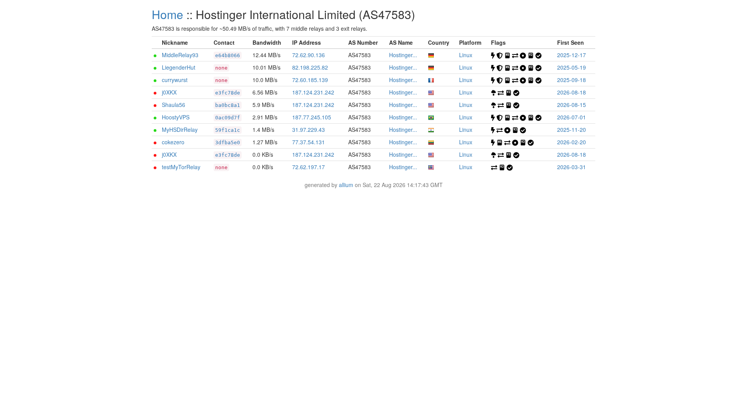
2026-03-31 (571, 167)
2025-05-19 (571, 67)
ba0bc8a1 (227, 105)
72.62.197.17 (308, 167)
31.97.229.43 (308, 129)
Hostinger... (403, 55)
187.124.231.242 (313, 92)
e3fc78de (227, 93)
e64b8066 (227, 55)
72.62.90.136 (308, 55)
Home (167, 14)
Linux (465, 55)
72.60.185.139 (310, 80)
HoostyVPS (175, 117)
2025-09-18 (571, 80)
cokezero (173, 142)
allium (346, 185)
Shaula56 (173, 104)
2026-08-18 (571, 92)
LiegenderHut (178, 67)
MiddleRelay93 (180, 55)
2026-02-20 (571, 142)
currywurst (175, 80)
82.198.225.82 (310, 67)
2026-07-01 (571, 117)
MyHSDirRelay (180, 129)
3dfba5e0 (227, 142)
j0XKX (169, 92)
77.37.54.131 (308, 142)
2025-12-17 (571, 55)
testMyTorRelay (181, 167)
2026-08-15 (571, 104)
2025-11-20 (571, 129)
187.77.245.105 (311, 117)
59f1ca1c (227, 130)
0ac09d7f (227, 118)
